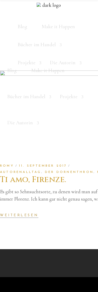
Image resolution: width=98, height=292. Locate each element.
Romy (7, 165)
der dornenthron (69, 172)
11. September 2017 (43, 165)
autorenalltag (20, 172)
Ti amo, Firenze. (33, 179)
